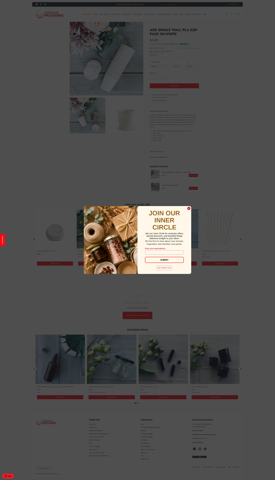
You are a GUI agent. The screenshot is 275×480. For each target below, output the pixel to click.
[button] (2, 240)
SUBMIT (164, 260)
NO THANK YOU (164, 268)
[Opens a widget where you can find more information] (8, 476)
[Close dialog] (188, 208)
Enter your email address (155, 248)
